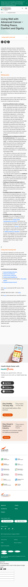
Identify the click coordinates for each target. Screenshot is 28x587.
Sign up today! (7, 415)
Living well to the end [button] (8, 37)
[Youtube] (6, 529)
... (5, 12)
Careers (3, 512)
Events (16, 505)
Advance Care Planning (9, 273)
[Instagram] (9, 529)
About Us (3, 505)
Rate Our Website (17, 542)
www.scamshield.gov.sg (11, 5)
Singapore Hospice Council (10, 282)
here (5, 288)
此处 (20, 292)
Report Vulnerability (5, 545)
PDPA (2, 542)
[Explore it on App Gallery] (7, 391)
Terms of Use (4, 539)
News (16, 508)
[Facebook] (2, 529)
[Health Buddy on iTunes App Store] (7, 383)
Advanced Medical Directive (10, 272)
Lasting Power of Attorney (9, 275)
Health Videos (21, 521)
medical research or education (12, 231)
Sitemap (15, 539)
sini (5, 295)
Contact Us (4, 508)
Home (2, 12)
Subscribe (6, 437)
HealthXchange (8, 521)
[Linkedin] (13, 529)
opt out (17, 226)
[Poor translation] (4, 569)
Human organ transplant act (10, 277)
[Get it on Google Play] (7, 387)
